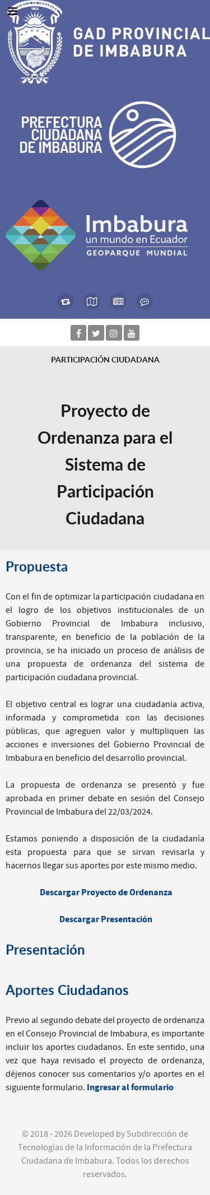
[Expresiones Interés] (144, 301)
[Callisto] (105, 41)
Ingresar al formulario (130, 1087)
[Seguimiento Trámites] (118, 301)
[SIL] (92, 301)
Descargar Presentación (105, 919)
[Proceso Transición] (66, 301)
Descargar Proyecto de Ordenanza (106, 892)
